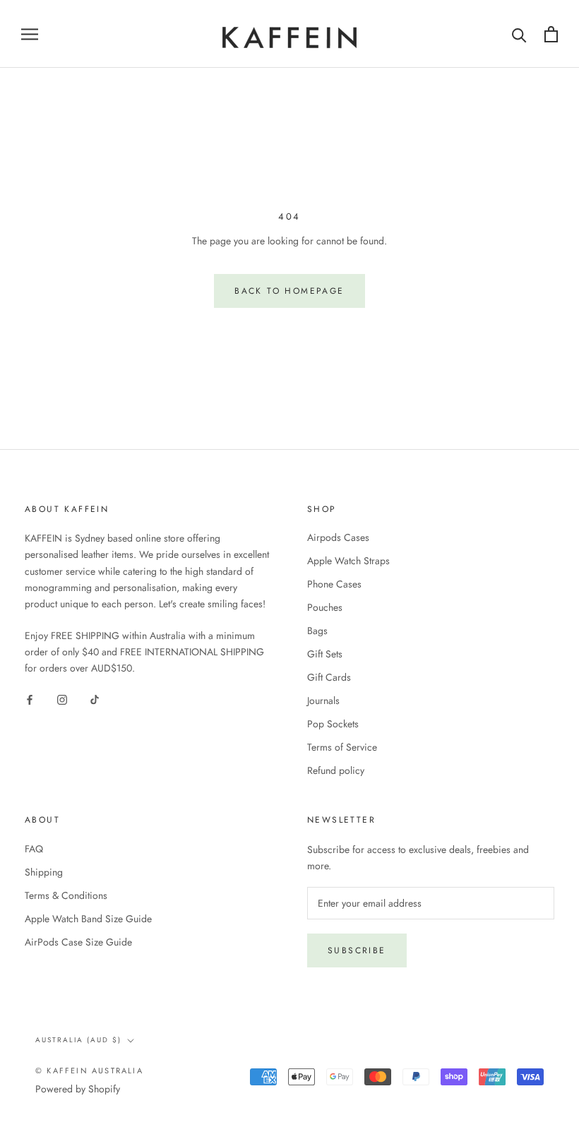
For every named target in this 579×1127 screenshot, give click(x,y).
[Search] (519, 34)
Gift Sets (324, 654)
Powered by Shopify (77, 1089)
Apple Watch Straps (348, 561)
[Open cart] (551, 34)
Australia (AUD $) (78, 1039)
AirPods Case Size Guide (78, 942)
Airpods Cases (338, 537)
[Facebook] (30, 699)
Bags (317, 631)
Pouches (324, 607)
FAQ (34, 849)
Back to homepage (289, 291)
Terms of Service (342, 747)
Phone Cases (334, 584)
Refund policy (335, 770)
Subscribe (357, 950)
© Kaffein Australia (89, 1070)
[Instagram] (62, 699)
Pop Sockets (333, 724)
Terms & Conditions (66, 895)
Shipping (44, 872)
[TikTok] (95, 699)
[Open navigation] (29, 34)
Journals (323, 700)
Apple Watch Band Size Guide (88, 919)
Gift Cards (329, 677)
